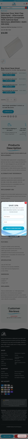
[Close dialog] (26, 203)
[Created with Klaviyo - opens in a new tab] (14, 236)
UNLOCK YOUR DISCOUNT (13, 228)
